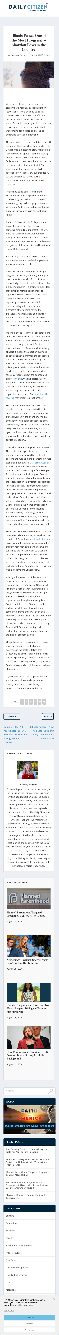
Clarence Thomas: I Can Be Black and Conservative (25, 1196)
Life (48, 54)
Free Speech (12, 1260)
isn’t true (17, 378)
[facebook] (22, 702)
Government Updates (17, 1267)
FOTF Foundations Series (19, 1245)
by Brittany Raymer (18, 54)
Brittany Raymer (28, 784)
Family (9, 1237)
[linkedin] (35, 702)
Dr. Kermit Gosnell (39, 462)
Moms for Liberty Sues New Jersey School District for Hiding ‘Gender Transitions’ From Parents (27, 1162)
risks (15, 424)
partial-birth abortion (39, 538)
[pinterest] (31, 702)
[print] (44, 702)
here (38, 687)
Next (46, 716)
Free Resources (13, 1252)
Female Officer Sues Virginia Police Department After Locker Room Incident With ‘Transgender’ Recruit (27, 1185)
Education (11, 1223)
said (32, 191)
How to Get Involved (16, 1274)
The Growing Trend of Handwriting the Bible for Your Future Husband (26, 1150)
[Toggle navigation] (53, 60)
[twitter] (26, 702)
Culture (10, 1215)
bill (17, 119)
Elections (10, 1230)
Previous (13, 716)
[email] (39, 702)
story (15, 321)
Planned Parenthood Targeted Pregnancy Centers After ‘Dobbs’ (28, 1173)
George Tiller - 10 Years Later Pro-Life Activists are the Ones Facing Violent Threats (15, 734)
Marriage (11, 1289)
